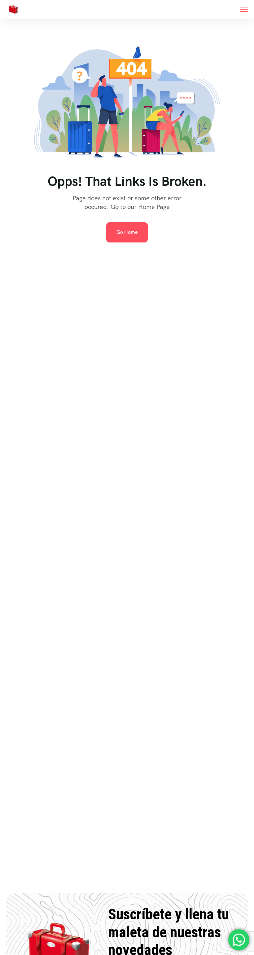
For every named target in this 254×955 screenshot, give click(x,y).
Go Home (127, 232)
